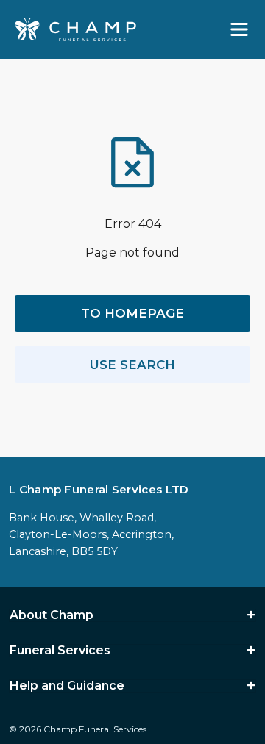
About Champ (51, 615)
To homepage (132, 313)
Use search (132, 364)
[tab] (132, 615)
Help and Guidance (67, 686)
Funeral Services (60, 651)
